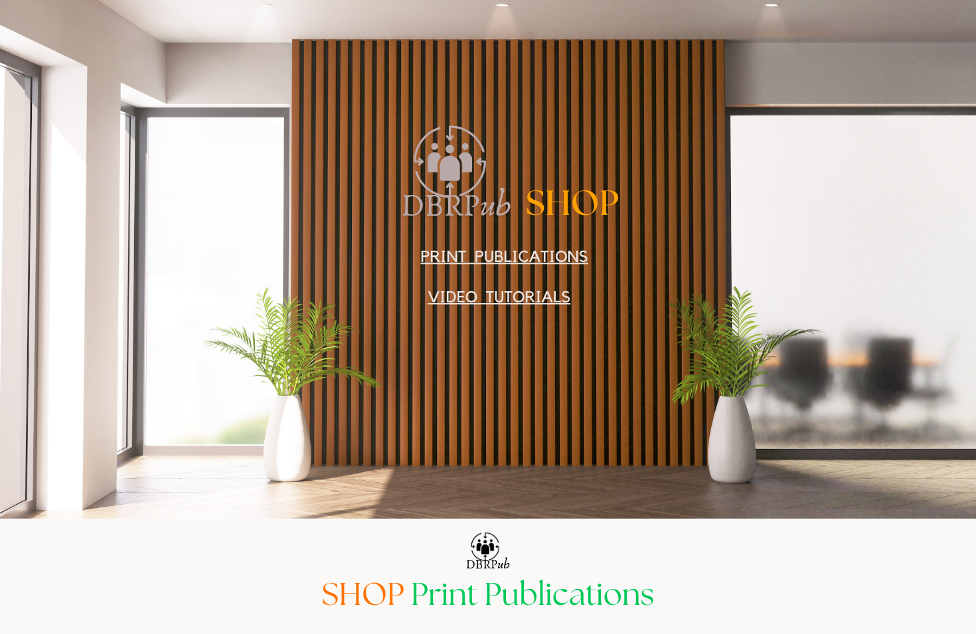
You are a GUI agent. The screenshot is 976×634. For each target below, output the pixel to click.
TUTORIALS (528, 297)
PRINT (443, 257)
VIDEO (452, 297)
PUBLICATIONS (531, 257)
